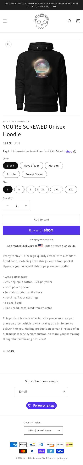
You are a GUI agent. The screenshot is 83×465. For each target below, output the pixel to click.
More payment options (41, 239)
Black (10, 165)
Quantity (8, 198)
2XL (56, 189)
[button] (5, 21)
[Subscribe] (63, 391)
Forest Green (34, 174)
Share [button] (10, 350)
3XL (71, 189)
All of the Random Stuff (35, 458)
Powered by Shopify (57, 458)
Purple (11, 174)
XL (43, 189)
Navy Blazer (31, 165)
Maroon (54, 165)
